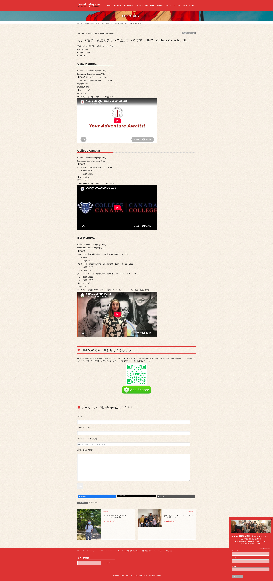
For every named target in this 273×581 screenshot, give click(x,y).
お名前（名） (236, 558)
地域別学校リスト (188, 33)
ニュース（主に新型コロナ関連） (129, 551)
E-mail (234, 566)
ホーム (79, 551)
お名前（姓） (236, 550)
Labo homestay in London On (93, 551)
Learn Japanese (110, 551)
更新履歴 (145, 551)
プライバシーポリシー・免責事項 (160, 551)
